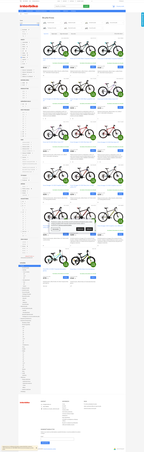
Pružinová (25, 180)
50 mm (24, 253)
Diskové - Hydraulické (28, 70)
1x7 (24, 121)
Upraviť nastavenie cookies (50, 449)
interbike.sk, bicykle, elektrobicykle (51, 409)
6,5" (24, 236)
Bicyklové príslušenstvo (26, 318)
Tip (24, 36)
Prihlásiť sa (45, 442)
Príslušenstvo (26, 345)
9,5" (24, 210)
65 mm (24, 248)
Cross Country (26, 272)
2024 (24, 93)
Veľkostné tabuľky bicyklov (68, 425)
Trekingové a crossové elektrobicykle (31, 316)
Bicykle (22, 266)
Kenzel (25, 55)
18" (24, 227)
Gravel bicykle (25, 304)
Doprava (72, 1)
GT (24, 51)
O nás (58, 1)
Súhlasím (89, 229)
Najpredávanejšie (64, 34)
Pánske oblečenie (26, 379)
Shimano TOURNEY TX (28, 151)
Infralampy (23, 391)
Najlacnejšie (54, 34)
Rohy (23, 371)
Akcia (24, 32)
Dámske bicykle (25, 288)
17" (24, 225)
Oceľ (24, 85)
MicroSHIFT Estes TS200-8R (29, 169)
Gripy (23, 347)
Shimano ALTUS (26, 149)
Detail (66, 67)
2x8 (24, 127)
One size (25, 231)
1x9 (24, 117)
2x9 (24, 125)
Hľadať (86, 6)
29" (24, 274)
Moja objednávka (66, 417)
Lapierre (25, 59)
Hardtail (24, 270)
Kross (25, 57)
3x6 (24, 136)
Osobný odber (80, 1)
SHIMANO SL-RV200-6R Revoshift (29, 164)
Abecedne (73, 34)
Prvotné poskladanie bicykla (90, 404)
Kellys (25, 53)
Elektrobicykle (24, 306)
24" (23, 335)
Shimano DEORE (27, 142)
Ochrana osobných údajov (68, 413)
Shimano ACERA (26, 146)
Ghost (25, 46)
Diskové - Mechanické (28, 72)
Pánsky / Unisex (27, 188)
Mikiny (24, 387)
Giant (24, 49)
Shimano (25, 159)
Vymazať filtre (29, 256)
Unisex (24, 186)
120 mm (25, 242)
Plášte (23, 351)
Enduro (24, 286)
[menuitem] (21, 11)
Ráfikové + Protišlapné (28, 76)
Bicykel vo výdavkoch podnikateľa (70, 423)
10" (24, 212)
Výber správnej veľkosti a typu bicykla (92, 406)
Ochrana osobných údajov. (65, 225)
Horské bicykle (25, 268)
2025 (24, 95)
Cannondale (26, 42)
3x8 (24, 132)
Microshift (25, 155)
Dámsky (25, 191)
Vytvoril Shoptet (120, 449)
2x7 (24, 129)
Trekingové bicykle (26, 294)
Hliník (24, 83)
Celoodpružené (26, 280)
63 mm (24, 250)
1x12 (24, 112)
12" (24, 216)
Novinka (25, 34)
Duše (23, 326)
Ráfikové (25, 74)
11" (24, 214)
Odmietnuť (80, 229)
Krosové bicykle (26, 292)
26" (24, 278)
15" (24, 221)
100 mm (25, 244)
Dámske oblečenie (26, 389)
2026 (24, 98)
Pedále (23, 349)
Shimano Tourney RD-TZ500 (29, 161)
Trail (24, 282)
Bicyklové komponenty (26, 320)
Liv (24, 61)
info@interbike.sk (47, 404)
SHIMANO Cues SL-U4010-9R (29, 167)
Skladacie (25, 302)
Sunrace (25, 157)
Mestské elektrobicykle (27, 314)
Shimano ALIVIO (26, 144)
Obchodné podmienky (67, 412)
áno (24, 104)
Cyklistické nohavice (27, 383)
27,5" (24, 276)
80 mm (25, 246)
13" (24, 218)
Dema (24, 44)
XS (24, 201)
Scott (24, 64)
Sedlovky (24, 375)
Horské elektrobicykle (27, 308)
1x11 (24, 114)
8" (23, 233)
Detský (25, 193)
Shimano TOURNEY (27, 153)
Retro (24, 300)
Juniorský (25, 195)
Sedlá (23, 373)
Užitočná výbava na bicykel (90, 408)
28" (23, 341)
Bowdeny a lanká (26, 322)
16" (24, 223)
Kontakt (65, 1)
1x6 (24, 123)
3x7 (24, 134)
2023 (24, 91)
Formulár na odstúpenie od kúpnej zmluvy (70, 420)
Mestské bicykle (26, 296)
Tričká (24, 385)
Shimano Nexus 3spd (28, 172)
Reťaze (24, 369)
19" (24, 229)
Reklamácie (65, 415)
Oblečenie (23, 377)
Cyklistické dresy (26, 381)
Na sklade (25, 29)
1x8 (24, 119)
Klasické (24, 298)
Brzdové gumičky (26, 324)
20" (23, 333)
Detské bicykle (25, 290)
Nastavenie (55, 229)
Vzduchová (25, 178)
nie (24, 106)
